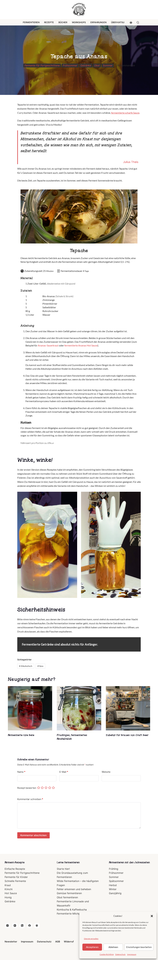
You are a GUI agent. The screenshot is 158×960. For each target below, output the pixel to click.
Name (21, 771)
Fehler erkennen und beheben (74, 889)
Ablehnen (113, 947)
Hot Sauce (11, 893)
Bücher (62, 22)
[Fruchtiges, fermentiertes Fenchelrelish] (79, 708)
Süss (40, 666)
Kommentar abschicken (33, 835)
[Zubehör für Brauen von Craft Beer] (128, 708)
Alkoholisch (25, 666)
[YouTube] (15, 926)
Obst (97, 65)
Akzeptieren (92, 947)
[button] (151, 916)
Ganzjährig (115, 893)
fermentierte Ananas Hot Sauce (81, 345)
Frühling (113, 868)
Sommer (107, 65)
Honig (8, 897)
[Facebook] (30, 926)
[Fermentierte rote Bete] (30, 708)
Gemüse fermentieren (69, 893)
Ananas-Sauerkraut (48, 345)
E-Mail (63, 771)
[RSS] (22, 926)
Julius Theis (130, 162)
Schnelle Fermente (15, 881)
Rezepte (49, 22)
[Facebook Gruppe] (37, 926)
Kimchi (8, 889)
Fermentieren (31, 22)
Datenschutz (120, 954)
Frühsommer (70, 65)
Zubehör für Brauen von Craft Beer (127, 735)
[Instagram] (7, 926)
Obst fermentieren (67, 897)
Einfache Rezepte (15, 868)
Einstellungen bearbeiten (139, 947)
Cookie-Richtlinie (107, 954)
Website (106, 771)
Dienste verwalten (91, 938)
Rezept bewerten (26, 787)
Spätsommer (116, 881)
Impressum (131, 954)
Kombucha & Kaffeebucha (72, 909)
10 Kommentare (126, 65)
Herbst (113, 885)
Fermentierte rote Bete (21, 735)
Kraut (8, 885)
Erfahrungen (98, 22)
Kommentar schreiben (30, 799)
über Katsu (117, 22)
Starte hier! (63, 868)
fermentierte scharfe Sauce (125, 112)
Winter (112, 889)
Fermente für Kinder (16, 877)
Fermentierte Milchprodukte (73, 913)
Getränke (85, 65)
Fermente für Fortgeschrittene (42, 65)
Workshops (79, 22)
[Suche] (138, 22)
